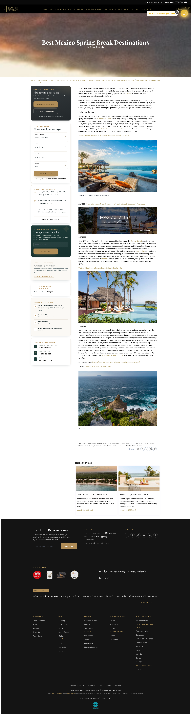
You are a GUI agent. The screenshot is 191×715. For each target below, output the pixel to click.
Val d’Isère (88, 511)
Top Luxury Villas (142, 514)
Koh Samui (114, 507)
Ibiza (60, 526)
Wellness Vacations (114, 329)
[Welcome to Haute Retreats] (184, 13)
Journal (139, 545)
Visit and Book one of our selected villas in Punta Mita (100, 151)
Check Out (39, 36)
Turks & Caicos (39, 503)
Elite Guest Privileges (144, 522)
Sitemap (118, 568)
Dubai (112, 511)
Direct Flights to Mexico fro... (135, 377)
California (114, 522)
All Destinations (142, 503)
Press (138, 533)
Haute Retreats (137, 329)
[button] (95, 612)
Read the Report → (148, 485)
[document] (95, 637)
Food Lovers (91, 326)
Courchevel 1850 (91, 503)
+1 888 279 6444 (45, 230)
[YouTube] (150, 418)
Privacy (108, 568)
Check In (38, 26)
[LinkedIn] (144, 418)
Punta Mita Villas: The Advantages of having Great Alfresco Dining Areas (115, 87)
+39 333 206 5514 (45, 243)
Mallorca (62, 534)
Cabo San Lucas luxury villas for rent (115, 11)
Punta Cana (37, 519)
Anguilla (36, 511)
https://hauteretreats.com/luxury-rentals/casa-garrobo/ (116, 245)
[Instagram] (155, 418)
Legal (100, 568)
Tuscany (61, 503)
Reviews (139, 541)
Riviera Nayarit (136, 124)
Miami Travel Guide (85, 329)
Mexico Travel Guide (146, 326)
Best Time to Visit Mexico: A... (92, 377)
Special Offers (141, 525)
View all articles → (50, 102)
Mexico (104, 141)
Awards (139, 537)
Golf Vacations (113, 326)
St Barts (36, 507)
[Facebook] (127, 418)
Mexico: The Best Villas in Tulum (98, 249)
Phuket (113, 503)
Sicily (60, 511)
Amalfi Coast (63, 515)
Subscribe (45, 134)
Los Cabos (88, 519)
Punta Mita (88, 526)
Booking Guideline (77, 568)
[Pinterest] (138, 418)
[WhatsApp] (132, 418)
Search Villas (46, 56)
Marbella (62, 530)
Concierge (140, 518)
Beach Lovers (102, 326)
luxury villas (140, 134)
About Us (139, 529)
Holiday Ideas (125, 326)
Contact (139, 552)
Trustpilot (50, 174)
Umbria (61, 519)
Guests (38, 47)
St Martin (36, 515)
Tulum (86, 522)
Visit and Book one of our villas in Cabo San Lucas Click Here (103, 18)
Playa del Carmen (91, 530)
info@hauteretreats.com (112, 238)
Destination (39, 18)
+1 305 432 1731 (45, 237)
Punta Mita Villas (100, 329)
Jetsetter (134, 326)
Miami (112, 519)
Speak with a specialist (56, 61)
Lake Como (62, 507)
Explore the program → (44, 159)
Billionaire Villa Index (144, 548)
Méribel (87, 507)
